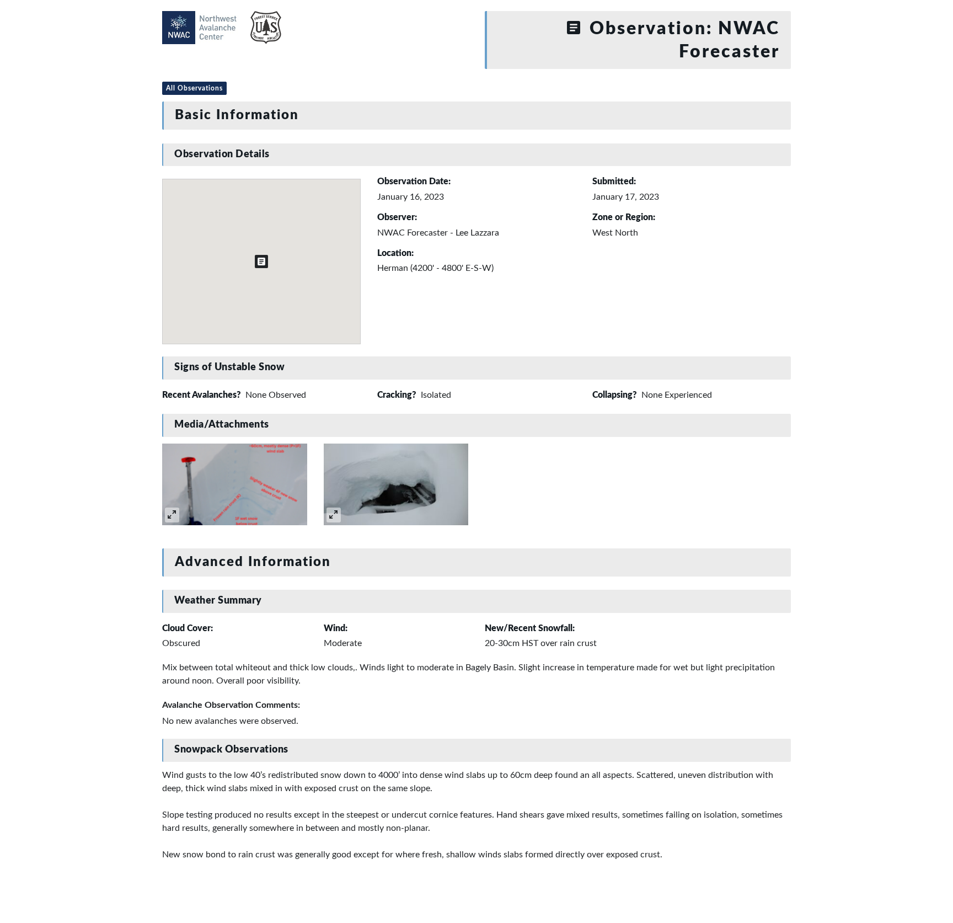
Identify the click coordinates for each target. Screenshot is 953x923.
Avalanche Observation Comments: (231, 705)
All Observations (194, 88)
